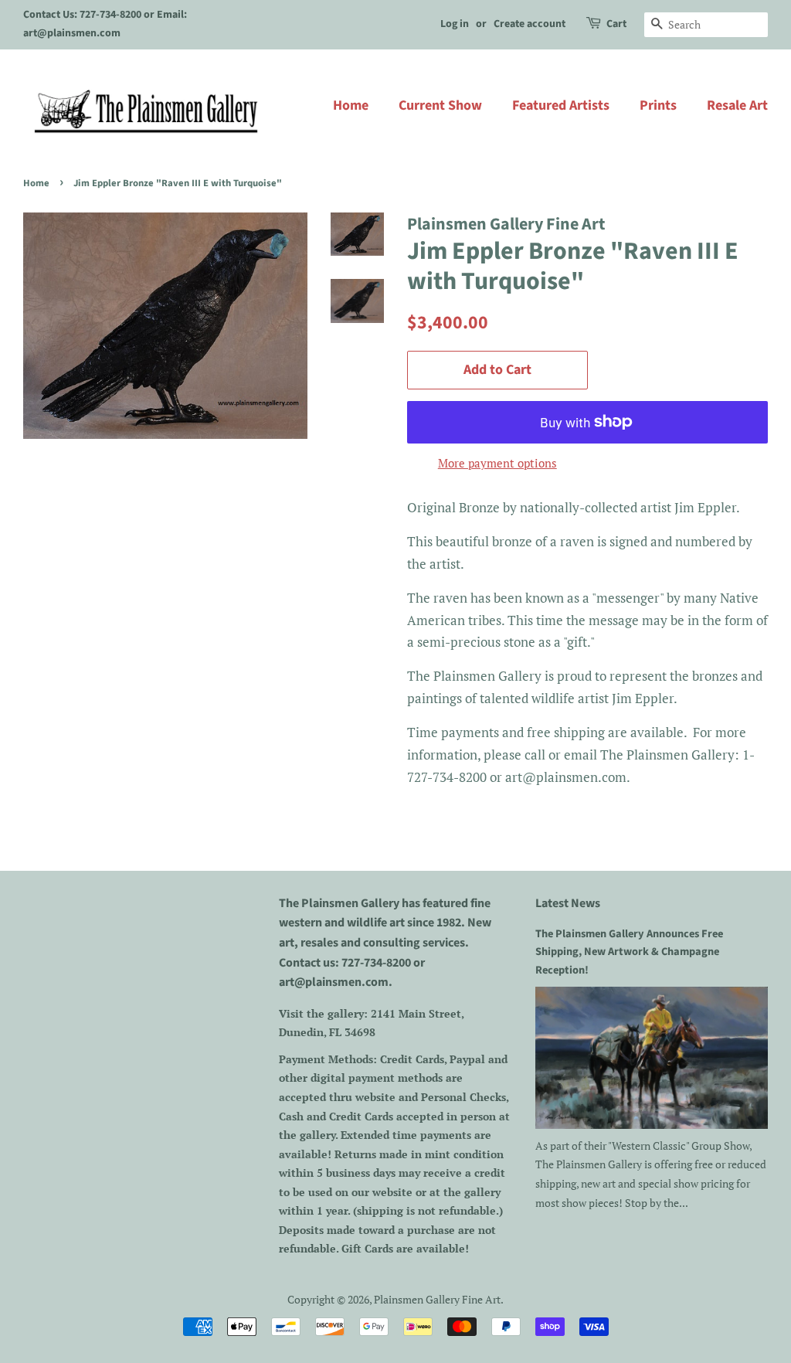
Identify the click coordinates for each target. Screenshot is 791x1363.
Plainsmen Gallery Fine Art (437, 1299)
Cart (616, 24)
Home (350, 105)
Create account (529, 24)
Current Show (440, 105)
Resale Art (737, 105)
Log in (454, 24)
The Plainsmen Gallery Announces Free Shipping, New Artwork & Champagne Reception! (629, 951)
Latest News (567, 903)
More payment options (497, 463)
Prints (658, 105)
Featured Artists (560, 105)
